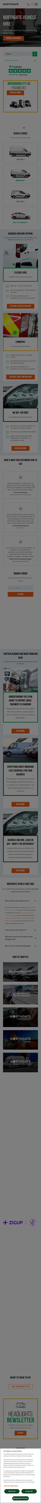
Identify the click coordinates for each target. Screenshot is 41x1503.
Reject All (11, 1491)
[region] (20, 1475)
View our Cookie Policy (11, 1486)
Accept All (29, 1491)
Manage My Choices (20, 1498)
